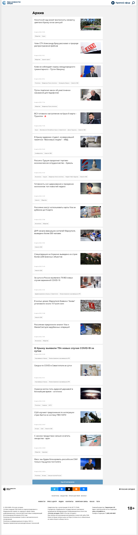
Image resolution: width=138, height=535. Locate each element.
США (42, 428)
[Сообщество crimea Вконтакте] (61, 489)
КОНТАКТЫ (69, 502)
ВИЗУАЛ (83, 496)
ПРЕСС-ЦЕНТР (52, 502)
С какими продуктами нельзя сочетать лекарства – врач (52, 437)
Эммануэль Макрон (64, 83)
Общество (37, 36)
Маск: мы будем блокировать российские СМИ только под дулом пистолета (56, 460)
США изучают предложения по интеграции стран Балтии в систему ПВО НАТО (54, 413)
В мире (37, 428)
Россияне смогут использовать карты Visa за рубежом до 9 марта (55, 208)
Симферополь (39, 153)
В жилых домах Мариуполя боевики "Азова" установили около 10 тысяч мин (54, 302)
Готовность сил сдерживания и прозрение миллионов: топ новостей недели (54, 185)
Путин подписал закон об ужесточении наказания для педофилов (52, 91)
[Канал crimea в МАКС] (83, 489)
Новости (37, 200)
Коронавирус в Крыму (41, 358)
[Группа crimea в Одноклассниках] (76, 489)
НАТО (50, 405)
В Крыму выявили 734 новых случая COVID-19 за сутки (64, 349)
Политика (37, 83)
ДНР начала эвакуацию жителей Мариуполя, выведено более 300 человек (55, 232)
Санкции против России (54, 475)
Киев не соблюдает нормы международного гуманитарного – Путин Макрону (54, 68)
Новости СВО (74, 83)
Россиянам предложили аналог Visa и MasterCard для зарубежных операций (52, 325)
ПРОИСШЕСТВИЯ (74, 496)
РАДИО (61, 502)
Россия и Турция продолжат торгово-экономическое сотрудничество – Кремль (53, 161)
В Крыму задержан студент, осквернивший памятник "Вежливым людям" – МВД (54, 138)
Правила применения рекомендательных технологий (21, 523)
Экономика (38, 176)
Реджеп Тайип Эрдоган (72, 176)
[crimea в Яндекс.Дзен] (69, 489)
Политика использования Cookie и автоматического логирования (20, 518)
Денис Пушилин (72, 130)
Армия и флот (46, 59)
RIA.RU (92, 502)
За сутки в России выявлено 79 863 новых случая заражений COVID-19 (53, 279)
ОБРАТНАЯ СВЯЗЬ (81, 502)
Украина (44, 405)
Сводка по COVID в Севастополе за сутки (53, 365)
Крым (43, 36)
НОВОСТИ (41, 502)
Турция (45, 176)
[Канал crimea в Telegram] (54, 489)
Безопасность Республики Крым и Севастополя (53, 130)
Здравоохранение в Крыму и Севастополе (46, 294)
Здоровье (44, 452)
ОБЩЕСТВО (64, 496)
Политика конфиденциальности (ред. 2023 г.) (18, 521)
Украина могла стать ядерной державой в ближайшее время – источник (53, 390)
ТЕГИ (98, 502)
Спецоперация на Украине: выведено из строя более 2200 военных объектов (55, 255)
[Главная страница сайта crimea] (11, 3)
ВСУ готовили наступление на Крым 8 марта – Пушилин (55, 115)
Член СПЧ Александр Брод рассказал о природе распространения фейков (56, 44)
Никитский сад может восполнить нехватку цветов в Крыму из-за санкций (54, 21)
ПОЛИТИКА (55, 496)
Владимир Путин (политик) (49, 83)
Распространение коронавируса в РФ (70, 294)
